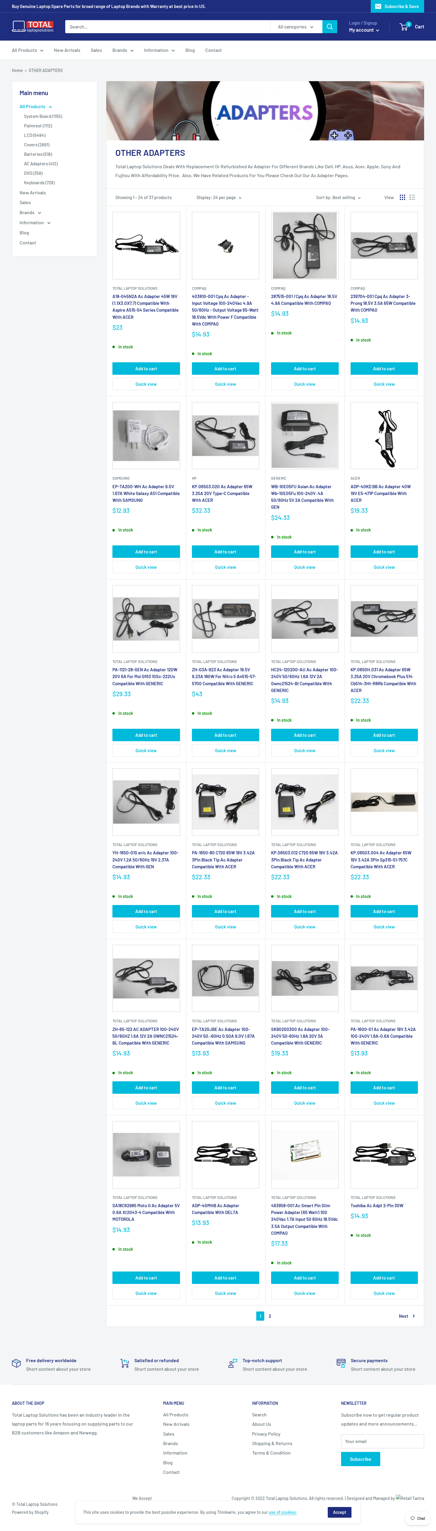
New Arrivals (67, 50)
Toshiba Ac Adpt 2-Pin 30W (377, 1205)
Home (17, 70)
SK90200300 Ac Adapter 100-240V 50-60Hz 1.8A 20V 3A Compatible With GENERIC (300, 1036)
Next (403, 1316)
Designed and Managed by (371, 1498)
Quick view (146, 384)
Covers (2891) (36, 144)
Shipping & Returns (272, 1443)
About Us (261, 1424)
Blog (190, 50)
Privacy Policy (266, 1433)
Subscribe (360, 1459)
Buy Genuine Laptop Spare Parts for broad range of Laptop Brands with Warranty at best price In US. (109, 6)
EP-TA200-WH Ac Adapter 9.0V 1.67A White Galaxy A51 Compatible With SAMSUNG (146, 493)
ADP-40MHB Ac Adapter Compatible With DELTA (215, 1209)
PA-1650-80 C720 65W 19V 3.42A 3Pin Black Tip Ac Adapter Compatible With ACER (223, 859)
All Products (24, 50)
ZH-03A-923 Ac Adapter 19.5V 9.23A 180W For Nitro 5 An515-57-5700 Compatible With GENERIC (224, 676)
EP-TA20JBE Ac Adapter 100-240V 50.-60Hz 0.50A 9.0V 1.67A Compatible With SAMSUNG (223, 1036)
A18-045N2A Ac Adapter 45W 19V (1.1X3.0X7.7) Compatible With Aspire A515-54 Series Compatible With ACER (145, 307)
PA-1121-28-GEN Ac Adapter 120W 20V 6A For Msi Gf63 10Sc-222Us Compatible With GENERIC (144, 676)
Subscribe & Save (402, 6)
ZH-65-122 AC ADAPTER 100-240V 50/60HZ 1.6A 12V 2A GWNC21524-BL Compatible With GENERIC (145, 1036)
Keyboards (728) (39, 182)
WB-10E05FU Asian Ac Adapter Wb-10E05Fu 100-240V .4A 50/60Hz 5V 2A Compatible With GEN (302, 497)
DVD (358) (33, 173)
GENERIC (279, 478)
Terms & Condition (271, 1452)
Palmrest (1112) (38, 125)
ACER (355, 478)
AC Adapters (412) (41, 163)
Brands (119, 50)
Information (156, 50)
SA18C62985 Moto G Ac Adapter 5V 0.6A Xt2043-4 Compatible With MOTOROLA (146, 1212)
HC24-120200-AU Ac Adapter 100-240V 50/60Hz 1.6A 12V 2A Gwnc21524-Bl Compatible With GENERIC (304, 680)
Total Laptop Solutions (134, 288)
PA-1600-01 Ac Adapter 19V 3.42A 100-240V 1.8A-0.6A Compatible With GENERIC (383, 1036)
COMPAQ (199, 288)
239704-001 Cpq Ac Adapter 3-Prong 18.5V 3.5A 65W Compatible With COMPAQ (383, 303)
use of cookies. (283, 1512)
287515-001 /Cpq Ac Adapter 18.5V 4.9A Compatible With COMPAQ (304, 300)
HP (194, 478)
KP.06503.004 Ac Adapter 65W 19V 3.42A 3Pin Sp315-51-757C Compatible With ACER (381, 859)
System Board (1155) (43, 116)
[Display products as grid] (402, 197)
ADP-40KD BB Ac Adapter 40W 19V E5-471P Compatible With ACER (381, 493)
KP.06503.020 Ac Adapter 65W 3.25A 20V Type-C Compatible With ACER (222, 493)
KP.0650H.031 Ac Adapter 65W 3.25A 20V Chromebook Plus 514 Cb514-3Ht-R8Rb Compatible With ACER (383, 680)
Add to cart (146, 368)
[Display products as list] (412, 197)
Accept (339, 1512)
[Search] (329, 26)
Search (259, 1414)
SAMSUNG (121, 478)
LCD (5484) (34, 135)
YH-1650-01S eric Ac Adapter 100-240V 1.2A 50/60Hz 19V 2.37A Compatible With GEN (145, 859)
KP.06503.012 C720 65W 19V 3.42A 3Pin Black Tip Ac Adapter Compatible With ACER (304, 859)
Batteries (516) (38, 154)
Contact (213, 50)
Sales (96, 50)
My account (362, 30)
